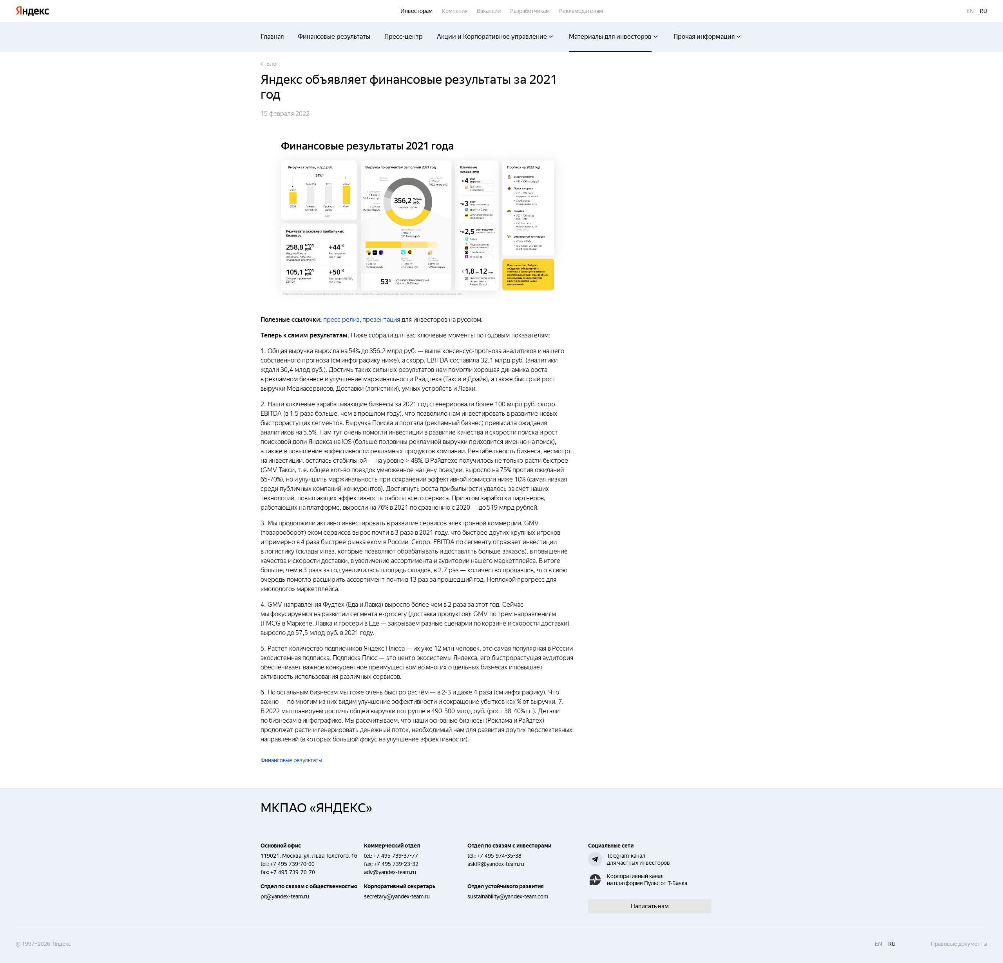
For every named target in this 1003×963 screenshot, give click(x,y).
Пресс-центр (403, 36)
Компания (454, 11)
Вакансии (489, 11)
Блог (272, 64)
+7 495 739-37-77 (395, 856)
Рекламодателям (581, 11)
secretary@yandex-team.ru (397, 896)
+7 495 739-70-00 (292, 864)
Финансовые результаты (334, 36)
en (970, 11)
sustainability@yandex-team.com (507, 896)
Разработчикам (530, 11)
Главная (272, 36)
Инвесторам (416, 11)
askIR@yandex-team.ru (495, 864)
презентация (381, 319)
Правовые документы (959, 944)
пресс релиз (341, 319)
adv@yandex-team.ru (390, 872)
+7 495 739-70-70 (292, 872)
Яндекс (32, 11)
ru (983, 11)
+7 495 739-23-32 (396, 864)
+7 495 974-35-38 (499, 856)
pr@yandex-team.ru (285, 896)
